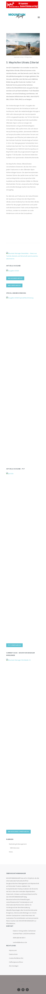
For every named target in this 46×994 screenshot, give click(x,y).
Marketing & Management (18, 844)
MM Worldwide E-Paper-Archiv (18, 831)
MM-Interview (14, 848)
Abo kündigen (13, 966)
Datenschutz (13, 954)
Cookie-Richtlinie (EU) (16, 958)
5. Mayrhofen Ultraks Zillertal (22, 62)
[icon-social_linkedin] (19, 989)
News (11, 852)
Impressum (13, 950)
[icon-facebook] (27, 989)
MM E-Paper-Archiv (14, 285)
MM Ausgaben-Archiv (15, 278)
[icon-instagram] (23, 989)
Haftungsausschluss (16, 962)
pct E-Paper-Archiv (14, 645)
